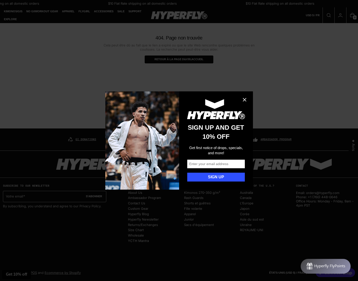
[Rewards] (326, 266)
